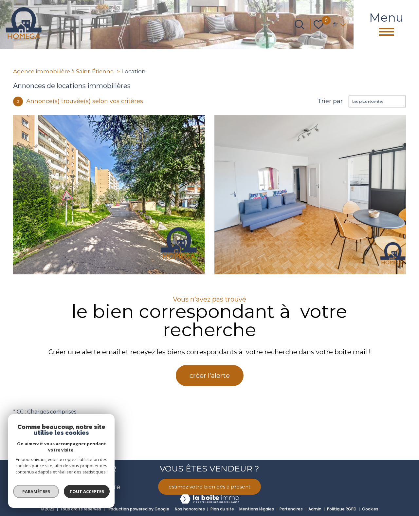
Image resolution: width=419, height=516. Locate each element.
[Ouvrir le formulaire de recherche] (299, 24)
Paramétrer (36, 491)
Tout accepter (86, 491)
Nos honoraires (190, 509)
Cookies (370, 509)
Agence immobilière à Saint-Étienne (63, 71)
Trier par (330, 101)
